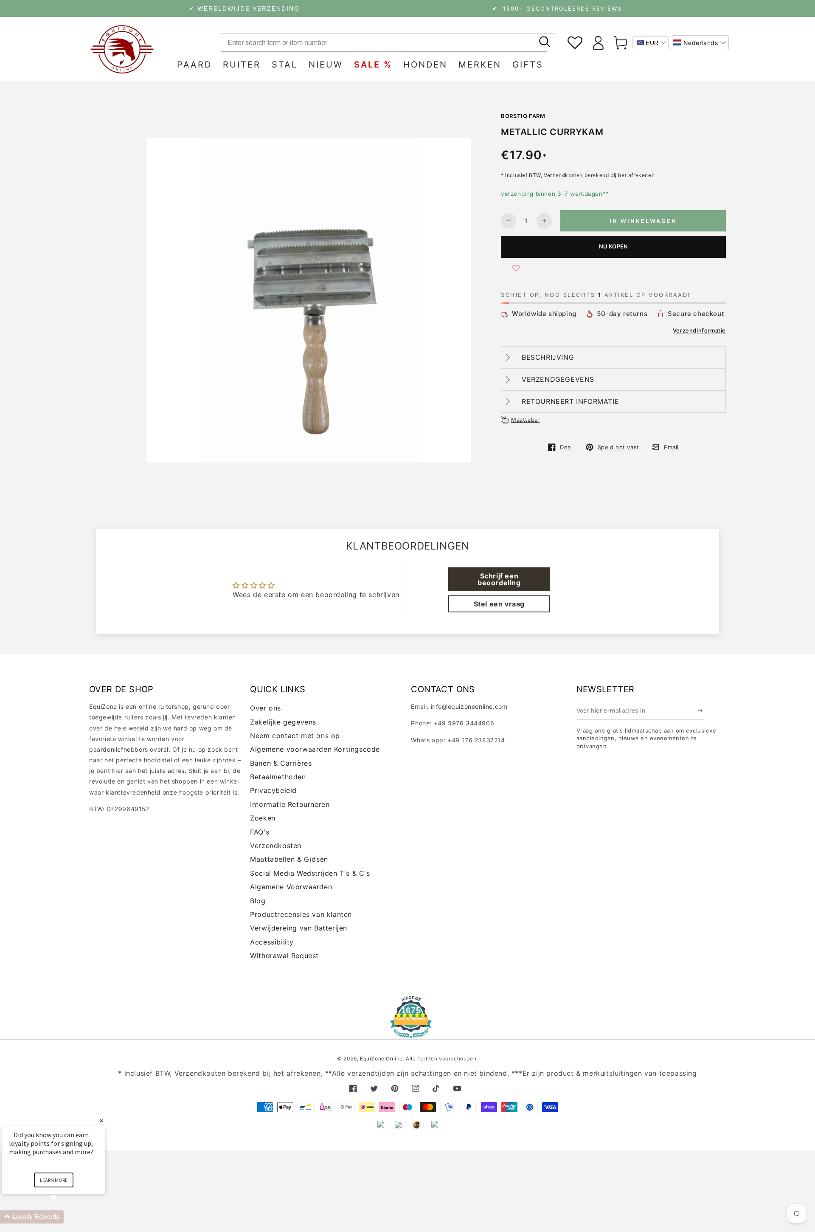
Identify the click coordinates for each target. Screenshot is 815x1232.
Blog (257, 901)
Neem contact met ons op (295, 735)
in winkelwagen (643, 220)
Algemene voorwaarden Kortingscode (315, 749)
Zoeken (262, 818)
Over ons (265, 708)
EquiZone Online (381, 1058)
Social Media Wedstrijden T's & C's (310, 873)
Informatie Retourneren (289, 804)
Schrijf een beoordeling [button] (499, 579)
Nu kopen (613, 246)
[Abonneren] (701, 710)
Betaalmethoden (278, 776)
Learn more (53, 1180)
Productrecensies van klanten (301, 914)
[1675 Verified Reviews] (407, 1032)
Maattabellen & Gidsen (289, 859)
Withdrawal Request (284, 955)
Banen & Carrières (281, 763)
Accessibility (272, 942)
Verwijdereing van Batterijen (298, 928)
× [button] (101, 1120)
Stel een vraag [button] (499, 604)
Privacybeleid (273, 790)
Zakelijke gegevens (283, 722)
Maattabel (525, 419)
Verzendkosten (275, 845)
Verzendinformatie (699, 330)
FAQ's (259, 832)
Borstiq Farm (523, 116)
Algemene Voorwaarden (291, 886)
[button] (700, 42)
